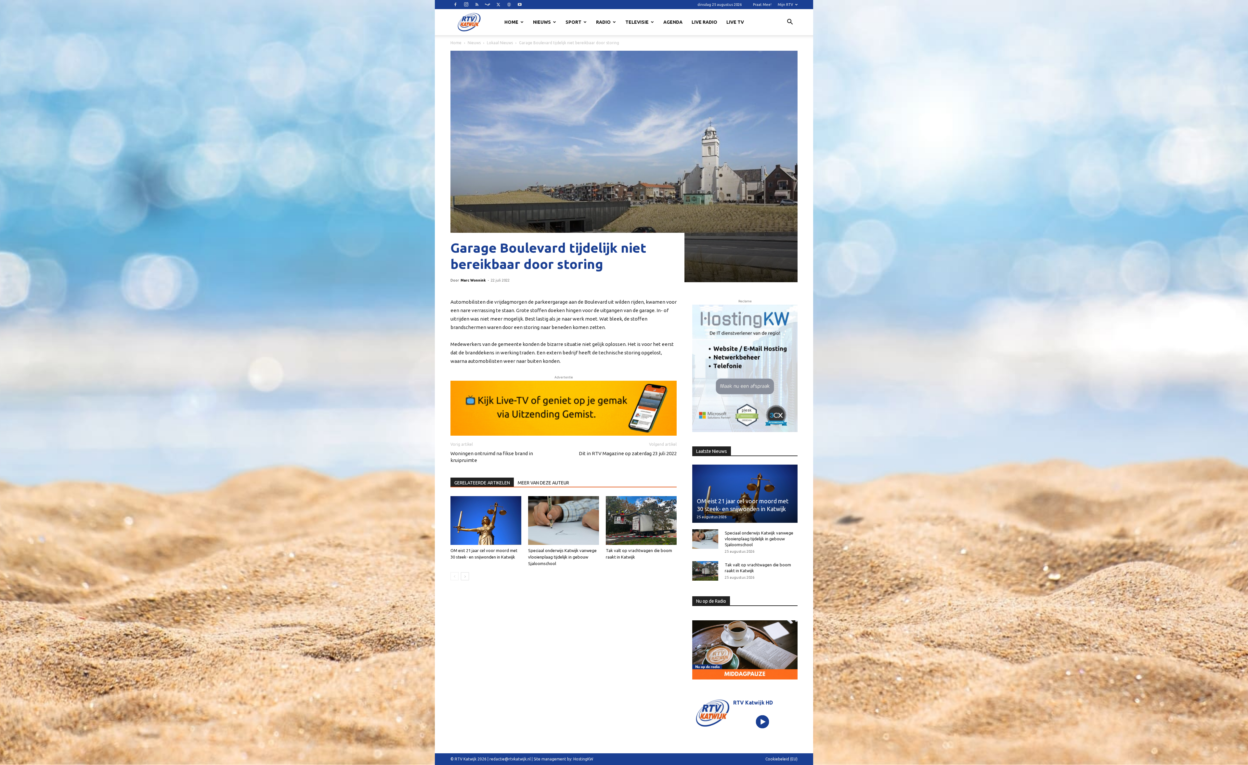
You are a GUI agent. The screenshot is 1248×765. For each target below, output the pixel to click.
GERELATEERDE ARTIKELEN (482, 482)
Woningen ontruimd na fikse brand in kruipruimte (491, 457)
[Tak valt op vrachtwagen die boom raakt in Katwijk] (641, 520)
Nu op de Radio (711, 601)
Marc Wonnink (473, 280)
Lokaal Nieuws (500, 43)
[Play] (762, 722)
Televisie (637, 22)
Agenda (672, 22)
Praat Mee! (762, 5)
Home (511, 22)
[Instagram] (466, 4)
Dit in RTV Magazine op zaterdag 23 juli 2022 (628, 453)
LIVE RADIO (704, 22)
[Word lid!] (563, 408)
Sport (573, 22)
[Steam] (487, 4)
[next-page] (465, 576)
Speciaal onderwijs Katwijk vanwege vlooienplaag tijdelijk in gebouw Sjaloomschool (562, 557)
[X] (498, 4)
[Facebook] (455, 4)
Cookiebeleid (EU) (781, 759)
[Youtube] (520, 4)
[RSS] (477, 4)
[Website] (509, 4)
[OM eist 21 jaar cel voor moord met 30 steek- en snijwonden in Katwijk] (485, 520)
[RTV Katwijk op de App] (745, 368)
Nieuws (542, 22)
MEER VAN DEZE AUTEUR (543, 482)
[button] (790, 22)
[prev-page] (454, 576)
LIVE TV (735, 22)
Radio (603, 22)
